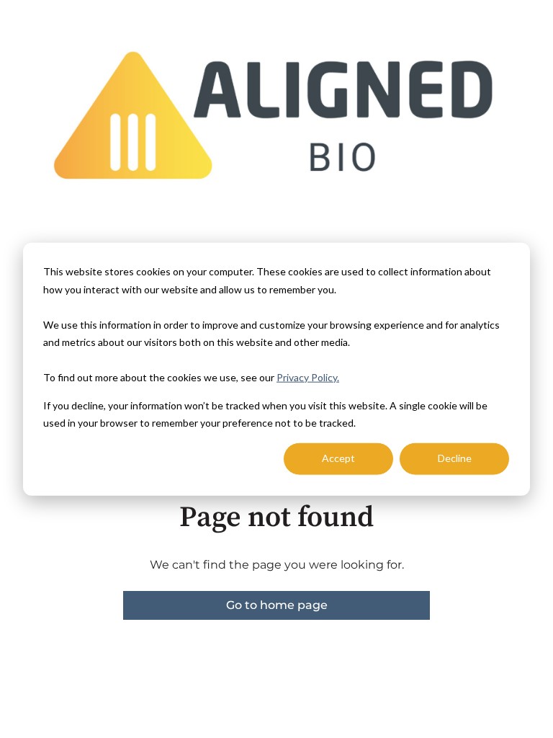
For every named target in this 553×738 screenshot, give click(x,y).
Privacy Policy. (307, 377)
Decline (455, 458)
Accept (338, 458)
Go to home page (277, 605)
